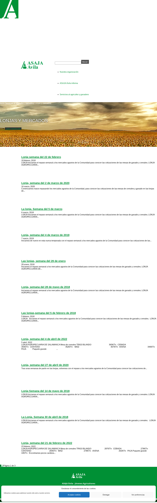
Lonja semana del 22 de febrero (41, 157)
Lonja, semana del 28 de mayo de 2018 (45, 287)
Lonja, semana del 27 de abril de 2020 (45, 365)
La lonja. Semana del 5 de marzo (41, 209)
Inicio (2, 103)
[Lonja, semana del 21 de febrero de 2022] (9, 18)
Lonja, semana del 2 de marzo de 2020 (45, 183)
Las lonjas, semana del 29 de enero (43, 261)
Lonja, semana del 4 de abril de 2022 (44, 339)
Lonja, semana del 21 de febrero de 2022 (46, 443)
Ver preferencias (138, 495)
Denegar (106, 495)
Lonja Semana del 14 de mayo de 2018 (45, 391)
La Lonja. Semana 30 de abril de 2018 (44, 417)
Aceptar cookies (74, 495)
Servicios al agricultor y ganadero (19, 103)
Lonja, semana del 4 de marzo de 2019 (45, 235)
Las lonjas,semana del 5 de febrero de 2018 (48, 313)
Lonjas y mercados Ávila (13, 128)
